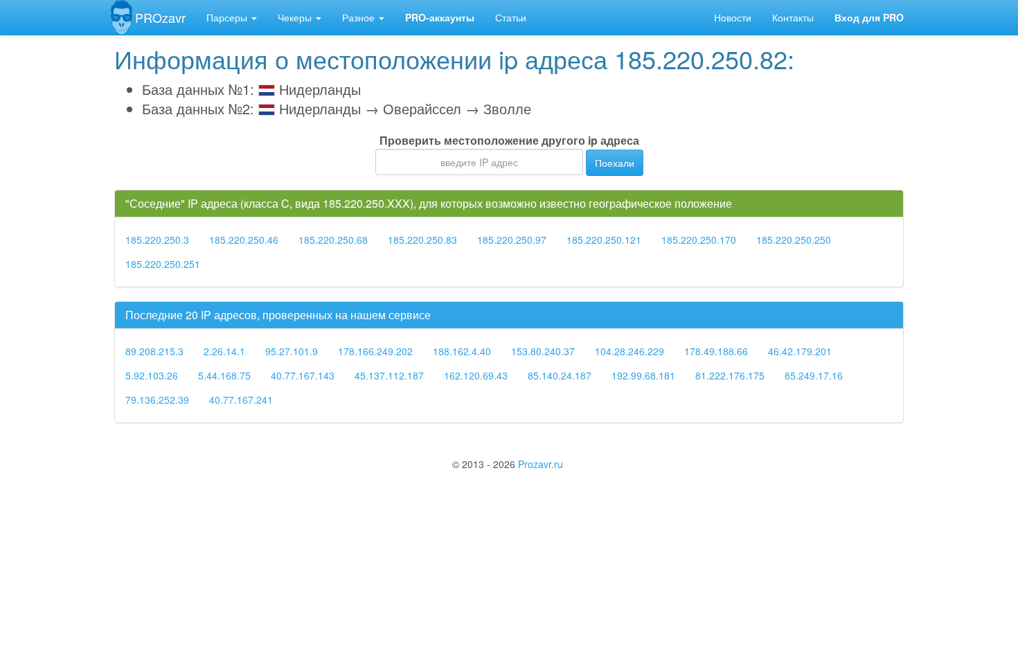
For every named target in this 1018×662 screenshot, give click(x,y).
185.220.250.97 (511, 240)
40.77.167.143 (302, 375)
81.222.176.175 (730, 375)
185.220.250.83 (422, 240)
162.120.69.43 (476, 375)
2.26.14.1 (224, 351)
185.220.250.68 (333, 240)
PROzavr (160, 17)
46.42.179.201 (800, 351)
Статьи (510, 17)
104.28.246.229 (629, 351)
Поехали (614, 163)
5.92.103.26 (151, 375)
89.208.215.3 (154, 351)
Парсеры (228, 17)
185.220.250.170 (698, 240)
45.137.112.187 (389, 375)
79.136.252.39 (157, 399)
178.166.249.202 (375, 351)
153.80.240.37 (543, 351)
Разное (359, 17)
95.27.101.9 (291, 351)
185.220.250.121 (603, 240)
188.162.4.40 (462, 351)
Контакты (793, 17)
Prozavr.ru (540, 464)
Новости (732, 17)
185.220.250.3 (157, 240)
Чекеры (296, 17)
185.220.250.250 (793, 240)
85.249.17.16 (814, 375)
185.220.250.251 (162, 264)
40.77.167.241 (241, 399)
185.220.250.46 (243, 240)
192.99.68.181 (643, 375)
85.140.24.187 (559, 375)
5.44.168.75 (224, 375)
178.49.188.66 (716, 351)
